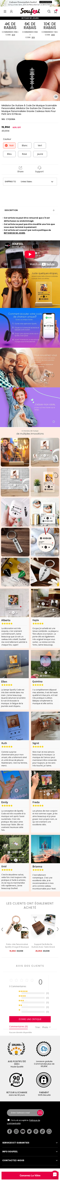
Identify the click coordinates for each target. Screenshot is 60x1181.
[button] (5, 11)
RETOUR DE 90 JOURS (14, 233)
